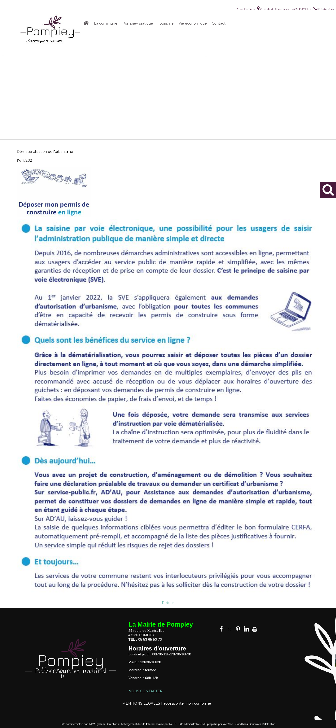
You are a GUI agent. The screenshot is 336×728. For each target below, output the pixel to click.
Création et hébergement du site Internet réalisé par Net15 (141, 724)
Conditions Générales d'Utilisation (255, 724)
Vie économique (193, 23)
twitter (229, 629)
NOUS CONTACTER (145, 691)
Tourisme (166, 23)
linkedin (246, 629)
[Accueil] (50, 30)
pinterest (238, 629)
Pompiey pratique (137, 23)
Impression (255, 628)
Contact (219, 23)
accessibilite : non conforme (187, 703)
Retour (168, 603)
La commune (105, 23)
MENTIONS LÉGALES (141, 703)
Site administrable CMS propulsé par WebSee (206, 724)
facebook (221, 629)
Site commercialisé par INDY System (83, 724)
